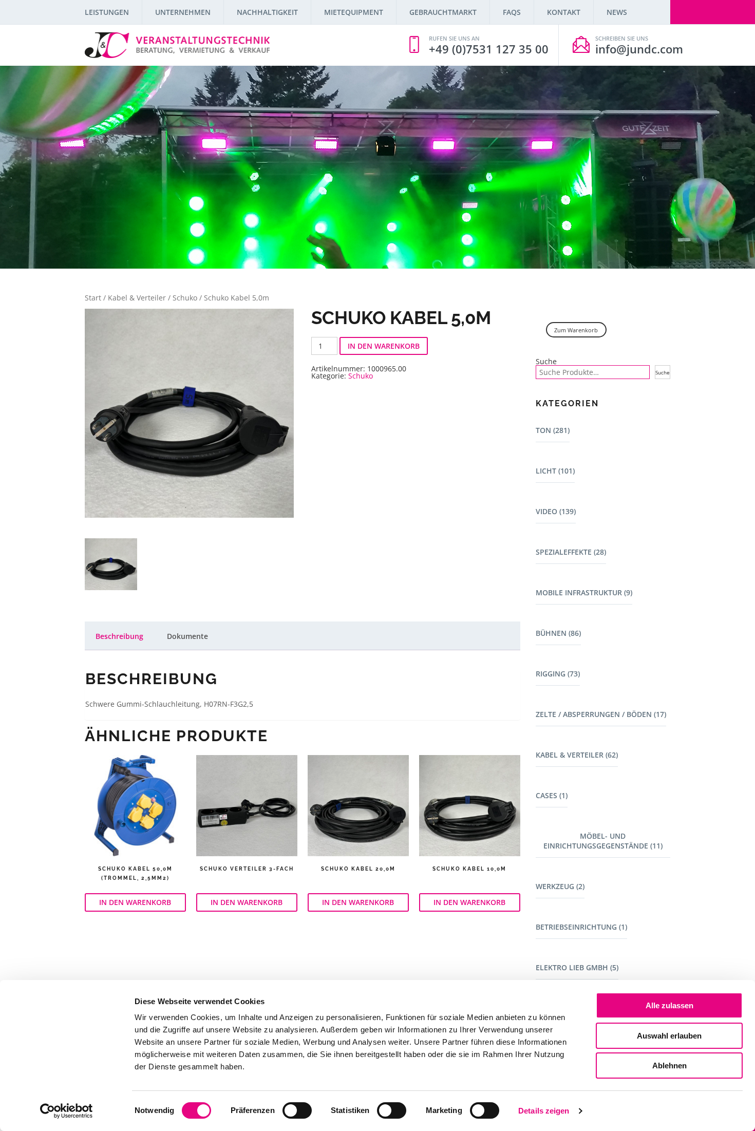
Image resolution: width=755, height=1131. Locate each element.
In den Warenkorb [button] (135, 902)
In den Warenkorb (384, 346)
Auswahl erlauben (669, 1035)
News (617, 12)
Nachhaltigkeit (267, 12)
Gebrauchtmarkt (443, 12)
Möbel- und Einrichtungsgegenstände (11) (603, 841)
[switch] (297, 1110)
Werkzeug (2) (560, 886)
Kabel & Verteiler (137, 298)
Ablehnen (669, 1065)
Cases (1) (552, 795)
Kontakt (563, 12)
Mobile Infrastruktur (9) (584, 592)
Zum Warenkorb (576, 330)
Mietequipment (353, 12)
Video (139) (556, 511)
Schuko (185, 298)
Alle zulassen (669, 1005)
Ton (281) (553, 430)
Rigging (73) (558, 673)
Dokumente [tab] (187, 636)
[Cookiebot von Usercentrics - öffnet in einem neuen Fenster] (66, 1111)
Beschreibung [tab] (119, 636)
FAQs (512, 12)
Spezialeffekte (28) (571, 552)
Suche (546, 361)
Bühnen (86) (558, 633)
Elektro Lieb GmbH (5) (577, 967)
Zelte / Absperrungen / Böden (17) (601, 714)
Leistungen (107, 12)
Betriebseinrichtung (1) (581, 927)
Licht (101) (555, 471)
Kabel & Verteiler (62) (577, 755)
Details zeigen (543, 1110)
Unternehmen (183, 12)
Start (93, 298)
